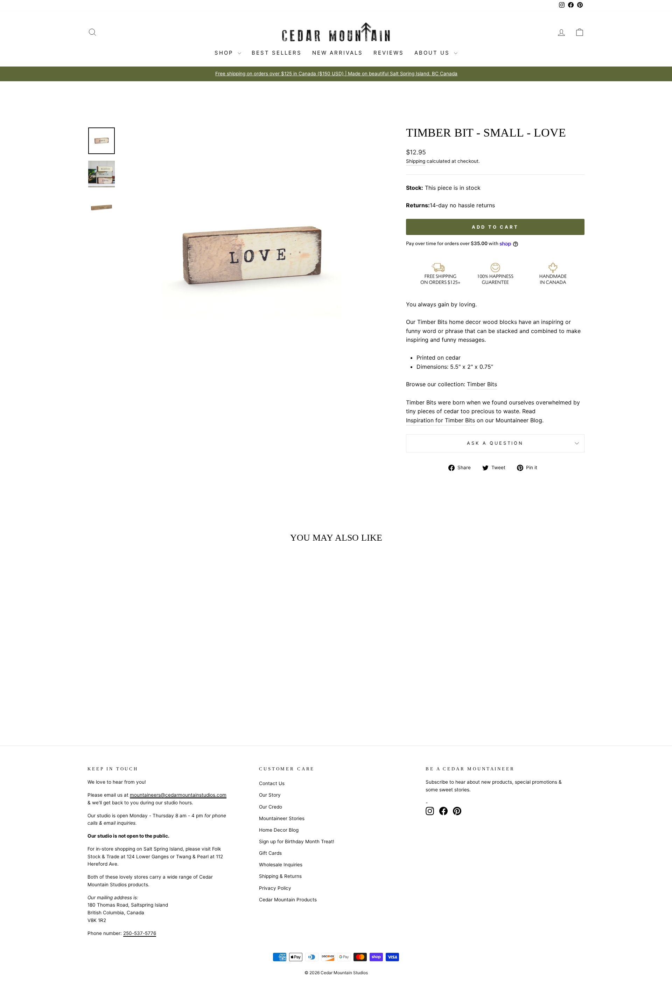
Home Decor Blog (279, 830)
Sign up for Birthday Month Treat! (296, 841)
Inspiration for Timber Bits (440, 420)
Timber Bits (482, 384)
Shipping (415, 161)
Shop (225, 52)
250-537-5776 (139, 933)
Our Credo (270, 807)
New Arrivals (337, 52)
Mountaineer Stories (281, 818)
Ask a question (495, 443)
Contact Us (272, 783)
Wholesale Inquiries (280, 864)
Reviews (388, 52)
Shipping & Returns (280, 876)
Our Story (270, 795)
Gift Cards (270, 853)
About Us (433, 52)
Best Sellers (277, 52)
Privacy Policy (275, 888)
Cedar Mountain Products (288, 899)
